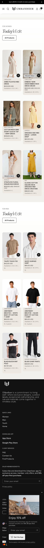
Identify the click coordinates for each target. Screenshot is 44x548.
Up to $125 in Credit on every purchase (22, 2)
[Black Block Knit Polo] (11, 345)
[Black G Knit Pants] (32, 345)
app (27, 522)
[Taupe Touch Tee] (11, 245)
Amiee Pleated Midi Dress (11, 83)
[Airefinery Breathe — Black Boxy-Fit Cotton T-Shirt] (32, 293)
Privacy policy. (7, 487)
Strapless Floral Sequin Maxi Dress (11, 183)
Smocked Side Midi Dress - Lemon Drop (32, 135)
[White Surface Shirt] (32, 245)
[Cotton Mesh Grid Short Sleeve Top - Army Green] (11, 113)
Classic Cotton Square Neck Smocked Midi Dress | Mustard (31, 186)
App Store (6, 438)
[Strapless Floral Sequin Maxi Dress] (11, 164)
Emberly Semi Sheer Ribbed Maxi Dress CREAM (32, 84)
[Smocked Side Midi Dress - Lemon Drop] (32, 115)
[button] (8, 9)
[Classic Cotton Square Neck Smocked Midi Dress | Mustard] (32, 164)
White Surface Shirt (30, 262)
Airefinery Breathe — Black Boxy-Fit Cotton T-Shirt (31, 314)
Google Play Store (10, 443)
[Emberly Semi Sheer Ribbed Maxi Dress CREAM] (32, 64)
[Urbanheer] (22, 9)
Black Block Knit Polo (11, 363)
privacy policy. (30, 542)
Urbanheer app (32, 471)
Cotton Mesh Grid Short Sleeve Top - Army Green (11, 132)
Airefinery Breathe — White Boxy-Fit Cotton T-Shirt (11, 314)
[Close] (41, 492)
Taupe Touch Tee (11, 261)
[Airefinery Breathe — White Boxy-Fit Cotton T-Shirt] (11, 293)
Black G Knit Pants (32, 362)
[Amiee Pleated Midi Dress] (11, 64)
